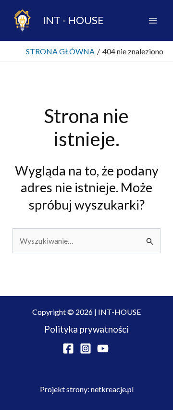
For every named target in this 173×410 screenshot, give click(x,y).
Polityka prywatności (86, 329)
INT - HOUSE (73, 19)
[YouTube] (103, 348)
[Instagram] (85, 348)
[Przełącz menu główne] (152, 20)
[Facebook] (68, 348)
